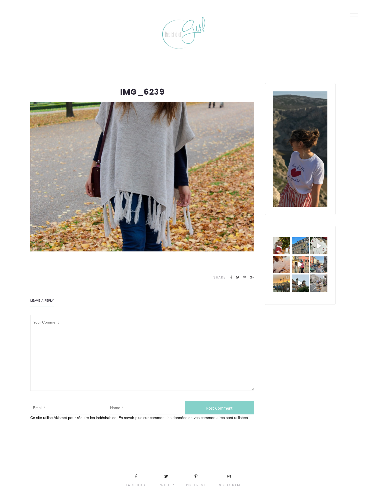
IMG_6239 (142, 92)
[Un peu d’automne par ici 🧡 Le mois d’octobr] (281, 264)
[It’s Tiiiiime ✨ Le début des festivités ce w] (281, 245)
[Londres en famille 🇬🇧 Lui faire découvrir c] (318, 283)
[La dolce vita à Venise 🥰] (318, 264)
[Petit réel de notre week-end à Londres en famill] (300, 283)
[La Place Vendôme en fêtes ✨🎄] (300, 245)
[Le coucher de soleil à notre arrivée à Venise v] (281, 283)
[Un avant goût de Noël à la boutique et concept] (318, 245)
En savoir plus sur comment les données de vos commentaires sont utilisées (183, 417)
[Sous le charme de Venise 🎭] (300, 264)
